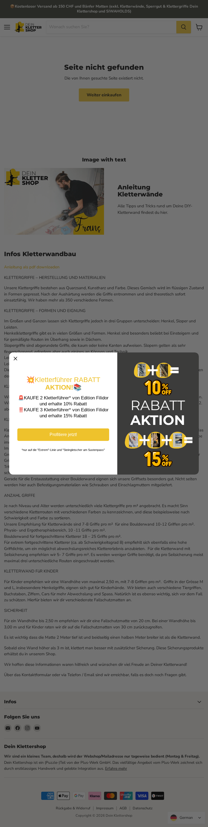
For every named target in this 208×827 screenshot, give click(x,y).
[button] (15, 359)
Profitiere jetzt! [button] (63, 434)
